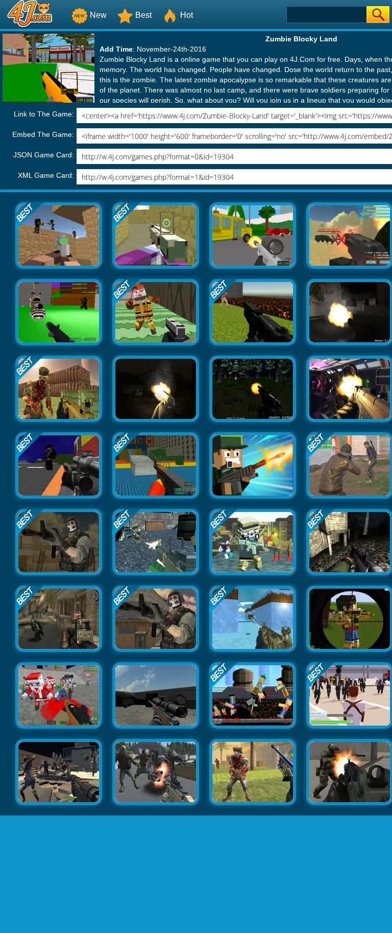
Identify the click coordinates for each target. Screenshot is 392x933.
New (98, 15)
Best (143, 15)
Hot (186, 15)
